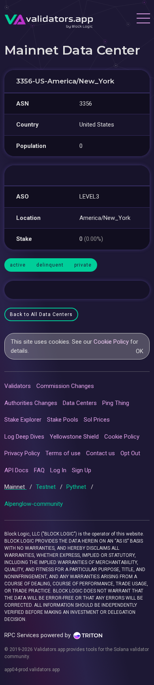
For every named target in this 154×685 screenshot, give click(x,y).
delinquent (50, 265)
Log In (58, 470)
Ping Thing (115, 403)
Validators (17, 386)
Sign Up (81, 470)
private (83, 265)
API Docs (16, 470)
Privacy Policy (22, 453)
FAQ (39, 470)
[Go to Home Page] (48, 19)
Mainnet (15, 486)
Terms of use (63, 453)
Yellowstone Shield (74, 436)
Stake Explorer (22, 419)
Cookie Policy (111, 341)
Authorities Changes (30, 403)
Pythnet (77, 486)
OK (139, 351)
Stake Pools (62, 419)
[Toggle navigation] (143, 19)
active (18, 265)
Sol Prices (97, 419)
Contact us (100, 453)
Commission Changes (65, 386)
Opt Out (130, 453)
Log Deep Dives (24, 436)
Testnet (46, 486)
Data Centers (80, 403)
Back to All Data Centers (41, 314)
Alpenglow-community (33, 503)
